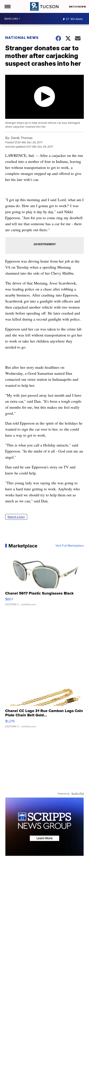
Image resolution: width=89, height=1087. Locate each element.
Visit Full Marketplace (70, 545)
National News (22, 37)
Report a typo (16, 516)
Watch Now (76, 6)
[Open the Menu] (7, 6)
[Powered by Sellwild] (77, 793)
